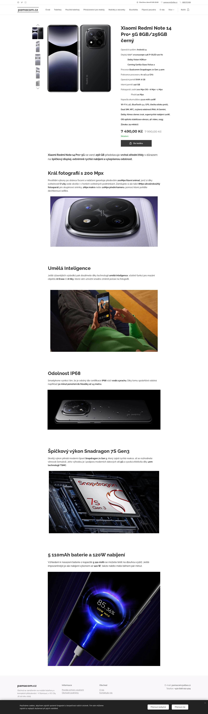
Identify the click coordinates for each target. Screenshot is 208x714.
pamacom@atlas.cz (170, 2)
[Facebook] (18, 2)
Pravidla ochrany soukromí (73, 690)
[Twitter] (21, 2)
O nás (101, 690)
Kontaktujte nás (105, 693)
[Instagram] (25, 2)
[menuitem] (48, 10)
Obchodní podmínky (70, 693)
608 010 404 (186, 2)
